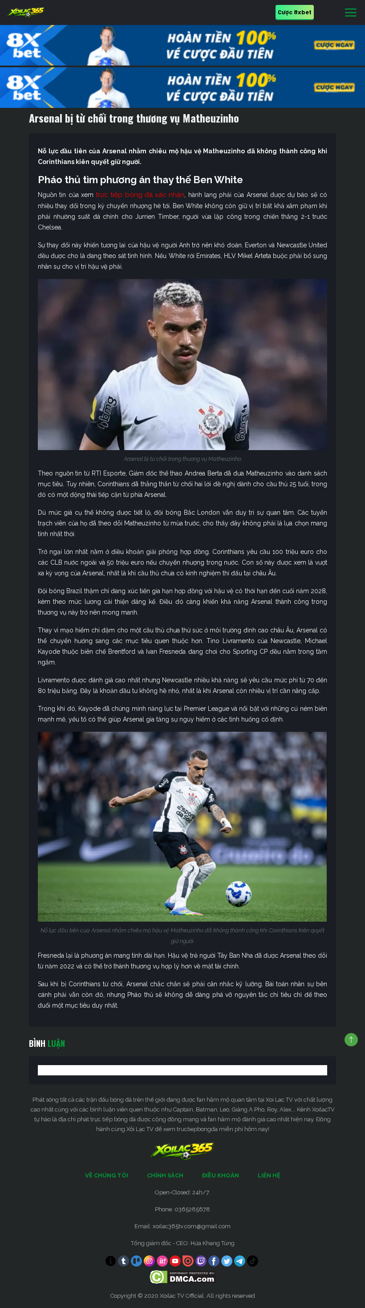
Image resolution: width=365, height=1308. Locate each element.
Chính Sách (165, 1175)
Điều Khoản (220, 1175)
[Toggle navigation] (351, 12)
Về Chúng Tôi (106, 1175)
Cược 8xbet (295, 12)
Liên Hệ (269, 1175)
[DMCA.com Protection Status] (183, 1276)
